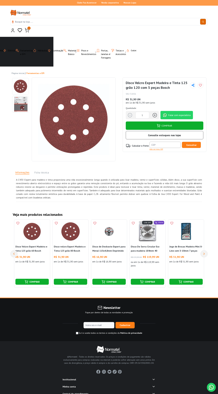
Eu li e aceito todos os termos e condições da (110, 325)
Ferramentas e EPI (35, 66)
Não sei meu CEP (156, 142)
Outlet (132, 43)
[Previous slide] (13, 246)
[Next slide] (204, 246)
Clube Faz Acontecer (87, 2)
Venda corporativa (110, 2)
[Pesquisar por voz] (13, 22)
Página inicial (18, 66)
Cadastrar (125, 317)
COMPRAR (166, 118)
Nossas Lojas (130, 2)
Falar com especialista (179, 107)
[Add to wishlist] (200, 78)
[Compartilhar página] (193, 78)
